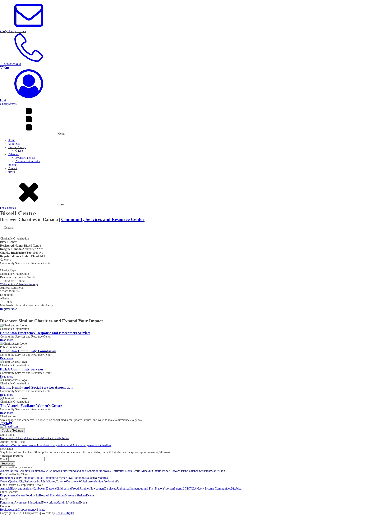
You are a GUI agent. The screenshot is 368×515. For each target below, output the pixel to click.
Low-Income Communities (214, 488)
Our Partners (19, 445)
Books (4, 509)
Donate (12, 164)
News (11, 171)
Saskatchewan (208, 470)
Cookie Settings (12, 430)
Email (4, 459)
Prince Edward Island (175, 470)
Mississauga (90, 477)
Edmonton (28, 477)
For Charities (8, 207)
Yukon (221, 470)
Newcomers (97, 488)
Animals (5, 488)
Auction (13, 509)
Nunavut (146, 470)
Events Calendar (25, 157)
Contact (12, 168)
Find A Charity (17, 147)
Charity (8, 103)
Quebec (194, 470)
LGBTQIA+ (190, 488)
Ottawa (4, 481)
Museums (70, 495)
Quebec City (16, 481)
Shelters (81, 495)
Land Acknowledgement (80, 445)
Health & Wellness (68, 502)
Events (90, 495)
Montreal (103, 477)
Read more (6, 340)
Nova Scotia (133, 470)
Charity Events (34, 438)
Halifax (38, 477)
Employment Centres (12, 495)
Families (85, 488)
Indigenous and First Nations (147, 488)
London (78, 477)
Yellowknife (111, 481)
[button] (184, 29)
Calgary (17, 477)
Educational (35, 502)
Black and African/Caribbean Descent (33, 488)
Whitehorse (86, 481)
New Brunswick (52, 470)
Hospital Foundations (52, 495)
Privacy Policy (56, 445)
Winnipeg (98, 481)
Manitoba (36, 470)
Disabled (236, 488)
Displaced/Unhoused (117, 488)
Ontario (157, 470)
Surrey (52, 481)
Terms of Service (37, 445)
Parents (178, 488)
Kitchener (61, 477)
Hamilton (49, 477)
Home (11, 140)
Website (5, 284)
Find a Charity (16, 438)
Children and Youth (68, 488)
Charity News (60, 438)
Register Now (8, 309)
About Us (14, 143)
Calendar (13, 154)
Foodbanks (32, 495)
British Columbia (20, 470)
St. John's (42, 481)
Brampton (6, 477)
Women (169, 488)
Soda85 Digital (65, 513)
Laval (70, 477)
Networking (49, 502)
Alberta (5, 470)
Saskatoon (30, 481)
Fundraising (7, 502)
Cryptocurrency (27, 509)
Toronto (61, 481)
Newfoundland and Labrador (81, 470)
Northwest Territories (112, 470)
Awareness (21, 502)
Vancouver (72, 481)
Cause (19, 150)
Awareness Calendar (27, 161)
